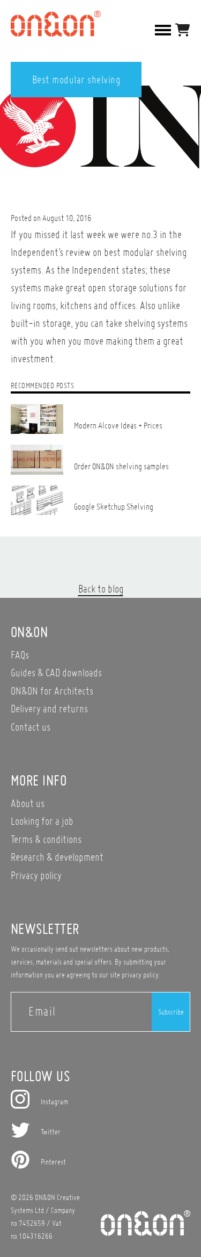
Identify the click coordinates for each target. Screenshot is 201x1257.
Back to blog (100, 588)
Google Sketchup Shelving (113, 506)
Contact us (30, 726)
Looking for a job (42, 820)
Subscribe (171, 1012)
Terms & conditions (46, 839)
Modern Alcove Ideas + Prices (118, 425)
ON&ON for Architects (52, 690)
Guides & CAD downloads (56, 672)
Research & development (57, 856)
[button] (182, 30)
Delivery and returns (49, 708)
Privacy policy (36, 875)
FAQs (20, 654)
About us (27, 803)
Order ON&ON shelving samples (121, 466)
